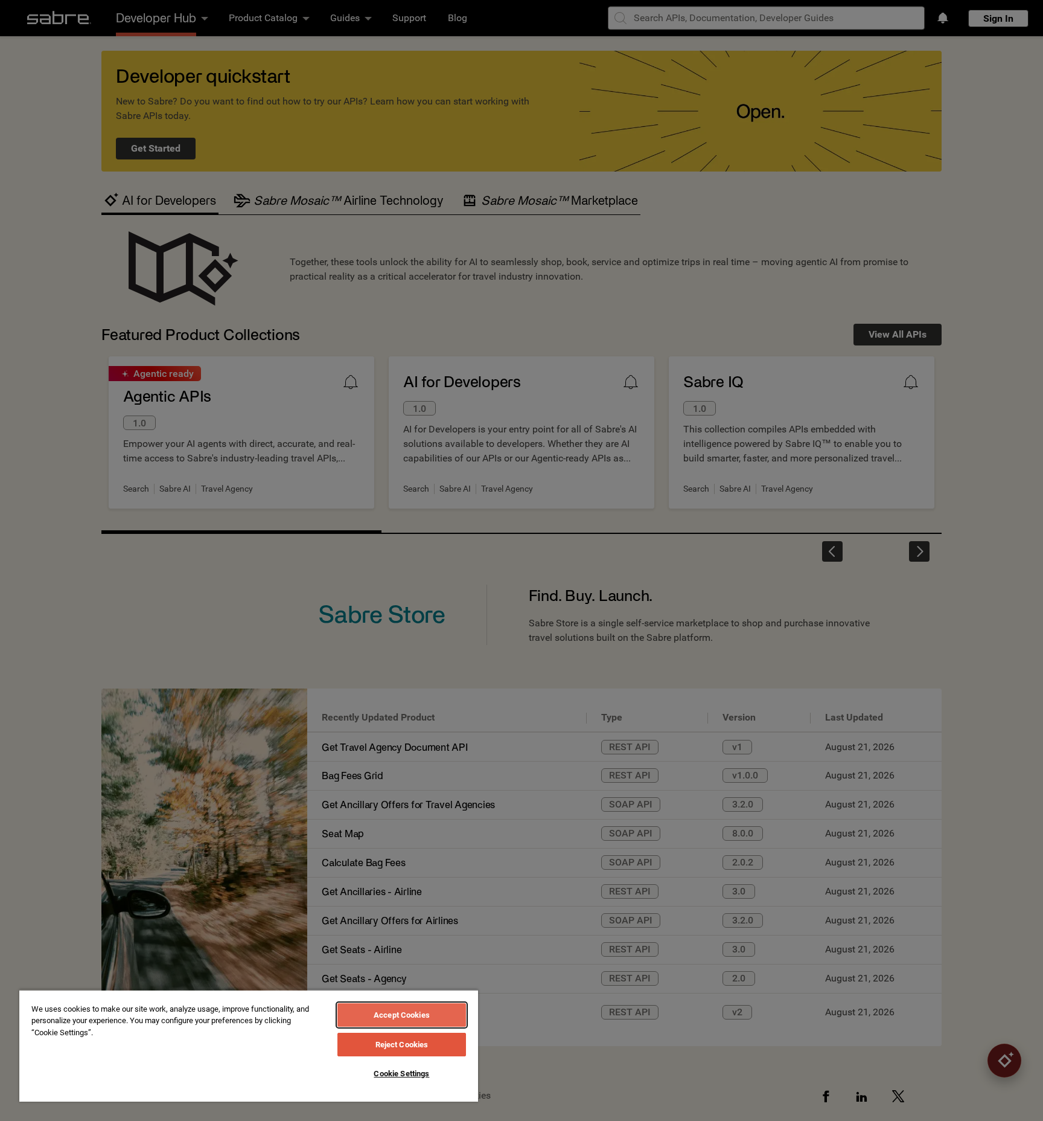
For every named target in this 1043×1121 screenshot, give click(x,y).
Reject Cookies (402, 1044)
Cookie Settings (401, 1073)
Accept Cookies (402, 1015)
